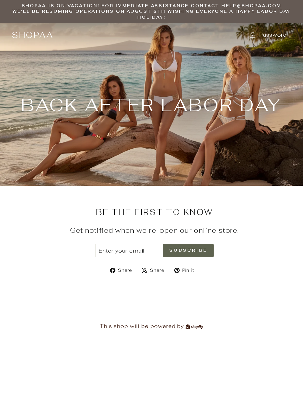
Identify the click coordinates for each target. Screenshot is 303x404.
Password (273, 34)
